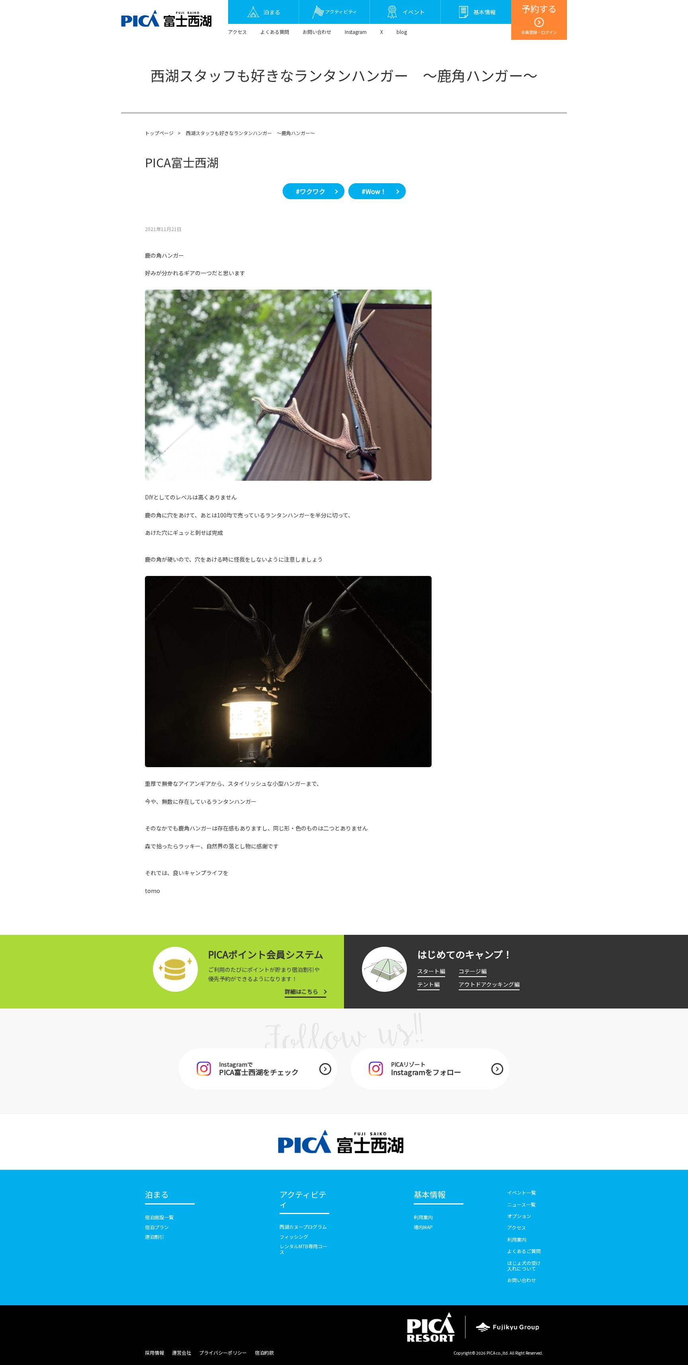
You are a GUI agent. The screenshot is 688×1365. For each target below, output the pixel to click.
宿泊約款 (264, 1352)
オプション (519, 1215)
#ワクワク (310, 191)
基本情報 (430, 1195)
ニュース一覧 (521, 1204)
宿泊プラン (157, 1227)
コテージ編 (473, 971)
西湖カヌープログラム (303, 1226)
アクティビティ (303, 1200)
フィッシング (294, 1236)
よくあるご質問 (524, 1250)
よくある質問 (274, 31)
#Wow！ (374, 191)
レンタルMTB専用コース (303, 1249)
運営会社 (181, 1352)
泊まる (157, 1195)
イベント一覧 (521, 1192)
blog (402, 31)
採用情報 (154, 1352)
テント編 (428, 984)
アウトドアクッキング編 (489, 984)
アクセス (237, 31)
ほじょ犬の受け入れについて (524, 1265)
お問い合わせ (317, 31)
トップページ (159, 132)
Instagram (356, 31)
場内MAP (423, 1227)
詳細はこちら (301, 991)
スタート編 (431, 971)
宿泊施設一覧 (159, 1217)
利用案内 (423, 1217)
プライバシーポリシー (223, 1352)
